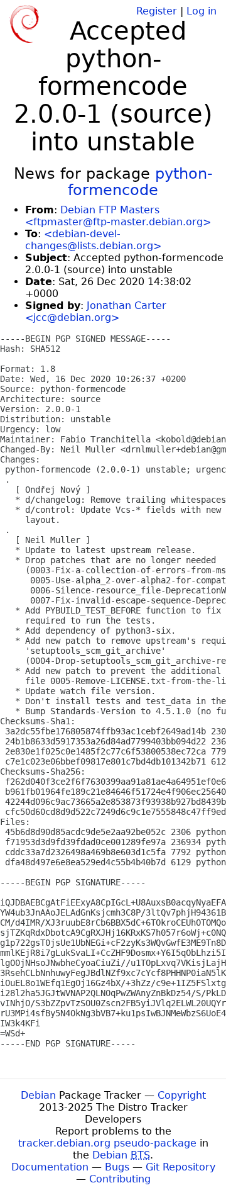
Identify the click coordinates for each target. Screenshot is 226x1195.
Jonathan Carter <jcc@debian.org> (95, 311)
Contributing (120, 1179)
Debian (38, 1095)
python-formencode (140, 182)
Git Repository (180, 1167)
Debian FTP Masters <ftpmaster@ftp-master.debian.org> (118, 216)
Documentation (50, 1167)
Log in (201, 11)
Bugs (117, 1167)
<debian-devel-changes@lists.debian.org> (93, 240)
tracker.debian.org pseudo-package (107, 1143)
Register (156, 11)
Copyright (182, 1095)
